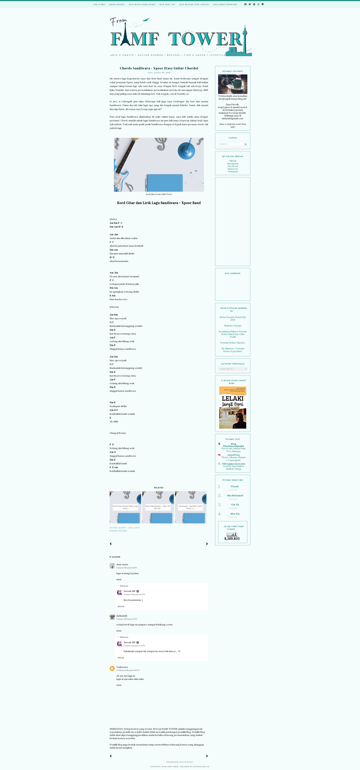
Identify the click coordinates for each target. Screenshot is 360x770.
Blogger (188, 762)
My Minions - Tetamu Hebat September (232, 349)
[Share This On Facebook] (198, 527)
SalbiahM (121, 615)
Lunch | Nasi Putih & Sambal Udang (233, 467)
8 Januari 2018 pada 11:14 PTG (134, 594)
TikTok (232, 160)
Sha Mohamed (235, 495)
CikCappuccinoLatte (233, 463)
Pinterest (233, 168)
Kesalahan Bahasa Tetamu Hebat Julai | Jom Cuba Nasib (233, 334)
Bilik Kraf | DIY (168, 4)
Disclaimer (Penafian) (225, 4)
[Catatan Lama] (207, 544)
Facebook (233, 166)
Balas (119, 579)
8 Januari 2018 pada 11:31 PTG (134, 646)
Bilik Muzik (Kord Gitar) (142, 4)
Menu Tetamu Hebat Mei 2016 (233, 318)
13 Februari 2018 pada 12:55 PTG (128, 670)
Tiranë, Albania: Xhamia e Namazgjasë (233, 458)
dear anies (122, 564)
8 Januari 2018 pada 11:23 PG (126, 619)
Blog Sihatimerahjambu (233, 444)
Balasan (124, 585)
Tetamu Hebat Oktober (232, 342)
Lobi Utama (99, 4)
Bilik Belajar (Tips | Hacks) (194, 4)
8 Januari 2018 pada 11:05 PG (126, 568)
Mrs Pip (235, 513)
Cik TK (235, 504)
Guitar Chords (118, 528)
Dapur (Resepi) (117, 4)
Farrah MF (130, 591)
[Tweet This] (202, 527)
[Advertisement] (232, 221)
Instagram (232, 163)
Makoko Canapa (232, 325)
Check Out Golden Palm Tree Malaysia (233, 450)
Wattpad (233, 171)
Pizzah (235, 486)
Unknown (122, 667)
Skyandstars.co (201, 767)
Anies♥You (233, 454)
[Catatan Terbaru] (111, 544)
